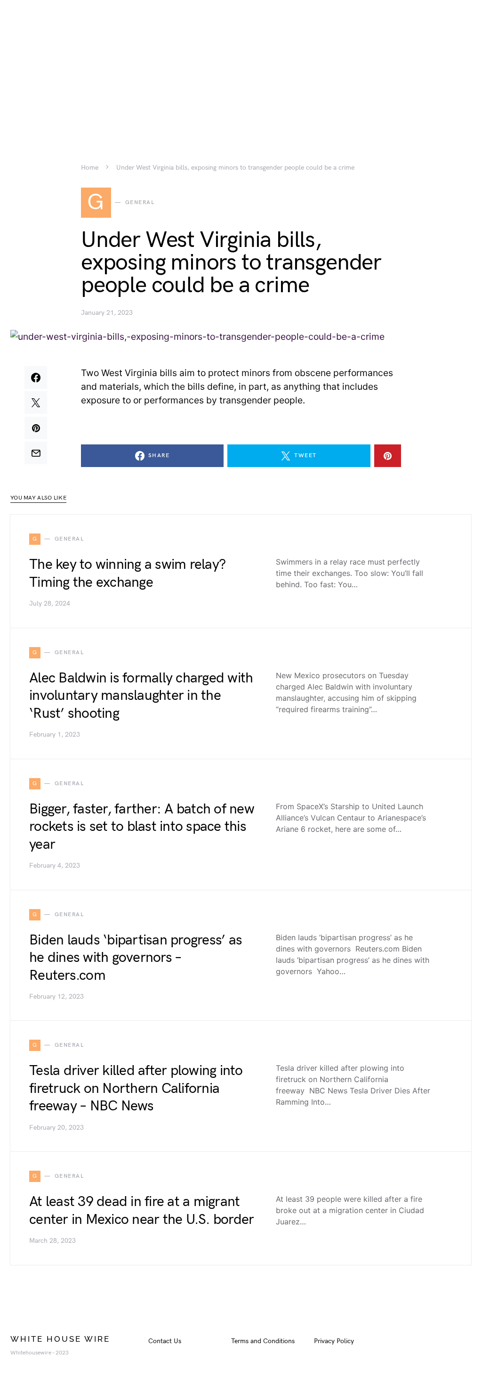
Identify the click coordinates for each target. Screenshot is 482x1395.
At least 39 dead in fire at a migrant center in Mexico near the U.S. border (141, 1210)
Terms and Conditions (263, 1341)
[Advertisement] (241, 66)
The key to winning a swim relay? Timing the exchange (127, 573)
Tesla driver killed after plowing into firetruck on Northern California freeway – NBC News (136, 1088)
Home (89, 168)
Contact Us (164, 1341)
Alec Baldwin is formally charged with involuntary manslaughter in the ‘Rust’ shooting (141, 696)
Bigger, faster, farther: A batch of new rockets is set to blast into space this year (141, 827)
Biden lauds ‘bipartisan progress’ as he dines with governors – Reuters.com (135, 958)
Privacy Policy (334, 1341)
